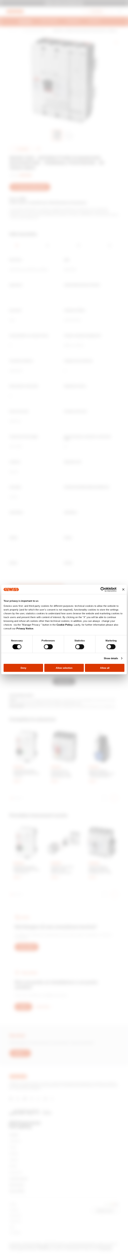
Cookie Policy (65, 624)
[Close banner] (123, 589)
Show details (111, 658)
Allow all (104, 667)
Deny (23, 667)
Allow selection (64, 667)
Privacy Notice (24, 628)
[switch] (48, 646)
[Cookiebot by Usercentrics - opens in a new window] (102, 589)
